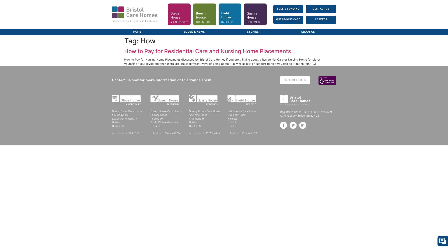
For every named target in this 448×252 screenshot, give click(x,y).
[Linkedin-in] (302, 125)
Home (137, 32)
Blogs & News (194, 32)
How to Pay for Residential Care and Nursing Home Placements (207, 51)
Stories (253, 32)
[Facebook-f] (283, 125)
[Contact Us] (442, 241)
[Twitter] (293, 125)
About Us (308, 32)
